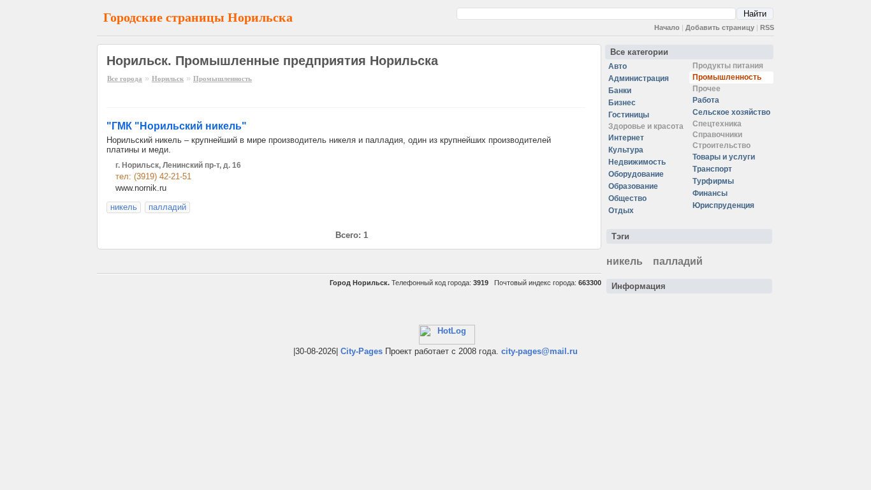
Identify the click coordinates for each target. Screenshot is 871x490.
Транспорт (712, 169)
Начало (667, 27)
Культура (625, 149)
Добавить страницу (719, 27)
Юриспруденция (723, 205)
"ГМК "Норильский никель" (176, 126)
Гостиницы (628, 114)
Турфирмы (713, 181)
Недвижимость (637, 162)
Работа (705, 100)
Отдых (621, 210)
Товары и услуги (723, 156)
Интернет (626, 137)
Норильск (168, 78)
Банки (619, 90)
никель (123, 207)
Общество (627, 198)
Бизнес (622, 102)
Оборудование (636, 174)
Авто (617, 66)
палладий (167, 207)
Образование (633, 186)
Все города (124, 78)
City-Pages (361, 351)
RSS (767, 27)
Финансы (710, 193)
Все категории (639, 52)
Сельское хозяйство (731, 112)
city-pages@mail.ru (539, 351)
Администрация (638, 78)
